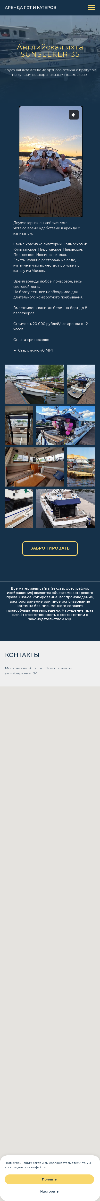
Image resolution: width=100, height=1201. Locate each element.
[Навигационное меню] (91, 7)
